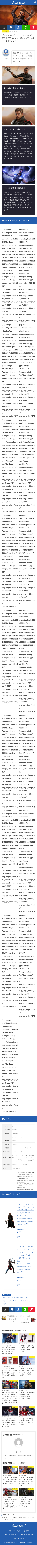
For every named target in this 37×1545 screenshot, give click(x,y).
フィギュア (5, 31)
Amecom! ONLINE (14, 1542)
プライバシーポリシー (15, 1531)
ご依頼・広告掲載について (10, 1534)
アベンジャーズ (8, 1297)
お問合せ (26, 1531)
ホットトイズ (7, 1301)
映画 (5, 1304)
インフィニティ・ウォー (22, 1297)
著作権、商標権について (28, 1534)
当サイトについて (19, 1538)
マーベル (17, 1301)
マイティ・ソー (27, 1301)
